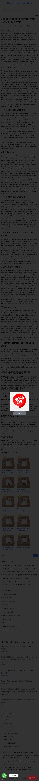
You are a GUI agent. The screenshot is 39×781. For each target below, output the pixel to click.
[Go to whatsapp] (4, 775)
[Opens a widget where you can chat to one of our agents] (32, 777)
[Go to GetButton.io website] (4, 779)
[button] (36, 367)
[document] (19, 390)
